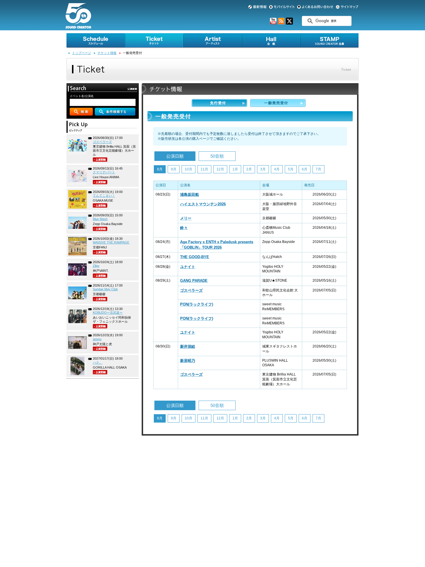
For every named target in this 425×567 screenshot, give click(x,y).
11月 (204, 169)
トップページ (81, 53)
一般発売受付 (278, 103)
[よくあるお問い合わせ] (315, 7)
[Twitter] (289, 23)
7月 (318, 169)
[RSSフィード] (281, 23)
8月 (159, 169)
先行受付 (219, 103)
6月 (304, 169)
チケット (154, 40)
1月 (235, 169)
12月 (220, 169)
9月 (173, 169)
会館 (271, 40)
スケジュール (95, 40)
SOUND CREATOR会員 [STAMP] (329, 40)
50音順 (217, 156)
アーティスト (212, 40)
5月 (290, 169)
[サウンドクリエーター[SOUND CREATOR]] (78, 26)
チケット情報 (107, 53)
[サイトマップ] (347, 7)
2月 (249, 169)
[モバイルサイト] (282, 7)
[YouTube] (273, 23)
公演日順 (175, 156)
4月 (277, 169)
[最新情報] (257, 7)
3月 (263, 169)
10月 (188, 169)
